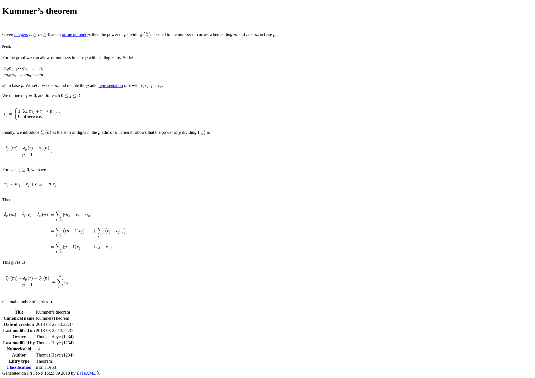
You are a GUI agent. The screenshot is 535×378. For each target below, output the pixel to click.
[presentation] (39, 35)
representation (110, 85)
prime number (74, 34)
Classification (18, 367)
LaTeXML (87, 373)
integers (21, 34)
